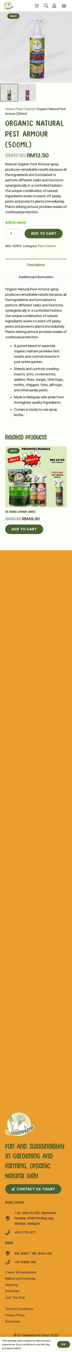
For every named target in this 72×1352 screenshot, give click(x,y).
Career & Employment (20, 1272)
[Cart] (64, 5)
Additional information (36, 277)
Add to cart (43, 233)
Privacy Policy (14, 1315)
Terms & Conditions (19, 1309)
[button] (46, 5)
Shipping (11, 1285)
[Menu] (37, 5)
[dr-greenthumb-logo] (8, 6)
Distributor (12, 1291)
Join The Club (15, 1297)
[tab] (36, 265)
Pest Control (25, 109)
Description (36, 265)
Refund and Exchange (20, 1278)
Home (9, 109)
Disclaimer (12, 1321)
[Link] (55, 5)
